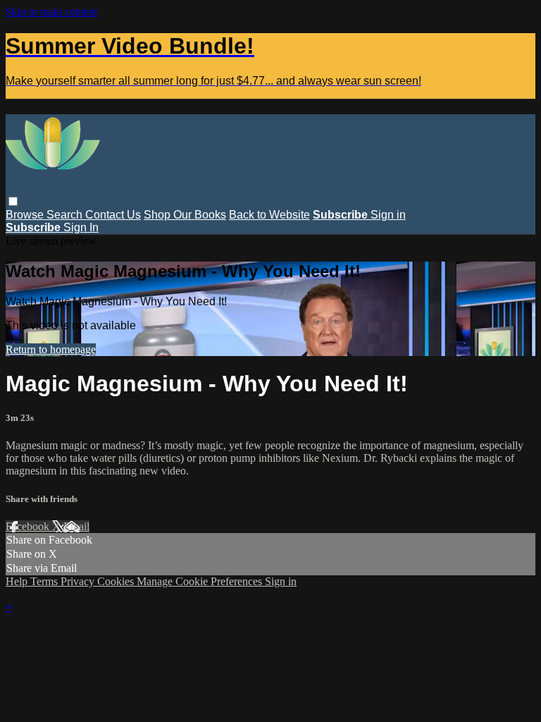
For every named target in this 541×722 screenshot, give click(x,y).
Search (65, 215)
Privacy (79, 581)
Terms (45, 581)
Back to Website (269, 215)
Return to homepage (51, 349)
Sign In (81, 227)
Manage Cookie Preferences (201, 581)
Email (76, 526)
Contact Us (113, 215)
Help (18, 581)
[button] (13, 201)
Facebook (29, 526)
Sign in (388, 215)
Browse (26, 215)
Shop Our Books (185, 215)
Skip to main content (51, 12)
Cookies (117, 581)
